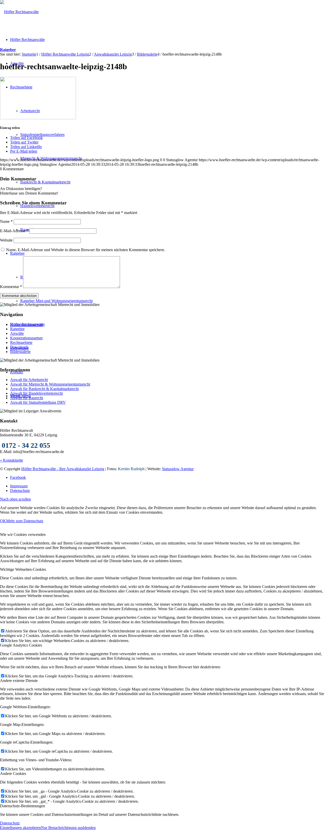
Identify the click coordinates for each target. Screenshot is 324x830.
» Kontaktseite (11, 460)
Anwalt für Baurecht (26, 398)
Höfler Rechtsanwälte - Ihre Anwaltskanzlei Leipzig (62, 469)
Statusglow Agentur (178, 469)
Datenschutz (10, 823)
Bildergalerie (20, 351)
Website (6, 240)
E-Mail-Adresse (14, 231)
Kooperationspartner (26, 338)
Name (6, 221)
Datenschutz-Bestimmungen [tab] (22, 806)
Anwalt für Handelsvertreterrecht (36, 393)
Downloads (19, 347)
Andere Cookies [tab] (13, 773)
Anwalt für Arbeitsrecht (29, 379)
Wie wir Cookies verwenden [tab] (23, 534)
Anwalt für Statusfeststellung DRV (38, 402)
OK (3, 521)
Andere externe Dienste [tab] (19, 680)
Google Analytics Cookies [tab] (21, 645)
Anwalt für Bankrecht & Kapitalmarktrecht (44, 389)
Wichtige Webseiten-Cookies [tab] (23, 569)
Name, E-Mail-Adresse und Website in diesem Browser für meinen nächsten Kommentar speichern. (85, 250)
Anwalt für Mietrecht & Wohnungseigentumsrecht (50, 384)
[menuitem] (167, 486)
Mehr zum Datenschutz (24, 521)
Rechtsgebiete (21, 342)
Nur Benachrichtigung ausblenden (68, 827)
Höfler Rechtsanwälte (27, 324)
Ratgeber (8, 50)
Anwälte (17, 333)
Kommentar (11, 286)
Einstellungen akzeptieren (20, 827)
